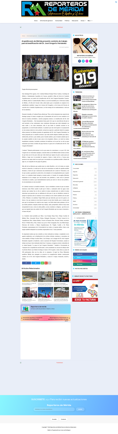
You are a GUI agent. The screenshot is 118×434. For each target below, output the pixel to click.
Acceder (54, 419)
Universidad (76, 208)
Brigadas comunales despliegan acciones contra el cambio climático (29, 300)
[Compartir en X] (35, 263)
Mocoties (75, 185)
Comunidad (76, 168)
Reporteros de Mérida (55, 427)
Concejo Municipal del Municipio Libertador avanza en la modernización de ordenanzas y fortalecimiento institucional (85, 125)
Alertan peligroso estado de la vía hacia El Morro (29, 284)
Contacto (63, 419)
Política (75, 198)
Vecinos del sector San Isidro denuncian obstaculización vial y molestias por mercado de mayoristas (84, 135)
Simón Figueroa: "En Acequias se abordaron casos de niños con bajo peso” (58, 319)
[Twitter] (83, 61)
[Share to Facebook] (26, 263)
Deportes (75, 175)
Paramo (75, 194)
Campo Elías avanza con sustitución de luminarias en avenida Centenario (45, 300)
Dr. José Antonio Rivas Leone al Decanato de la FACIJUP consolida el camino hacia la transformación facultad (84, 155)
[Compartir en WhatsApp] (42, 263)
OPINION (75, 188)
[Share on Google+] (46, 263)
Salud (74, 201)
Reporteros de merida (38, 307)
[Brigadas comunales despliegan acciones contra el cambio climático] (29, 292)
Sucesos (75, 204)
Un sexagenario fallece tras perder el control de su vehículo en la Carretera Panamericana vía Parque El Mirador (84, 108)
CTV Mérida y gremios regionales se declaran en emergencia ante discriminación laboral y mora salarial (84, 145)
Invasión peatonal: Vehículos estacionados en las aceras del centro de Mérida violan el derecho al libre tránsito (45, 285)
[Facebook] (79, 61)
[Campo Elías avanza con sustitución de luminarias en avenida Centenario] (45, 292)
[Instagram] (86, 61)
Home (23, 35)
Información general (32, 35)
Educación (75, 178)
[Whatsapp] (90, 61)
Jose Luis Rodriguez (65, 430)
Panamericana (76, 191)
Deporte (75, 171)
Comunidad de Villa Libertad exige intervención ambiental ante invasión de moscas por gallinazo (61, 300)
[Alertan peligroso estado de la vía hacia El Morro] (29, 276)
